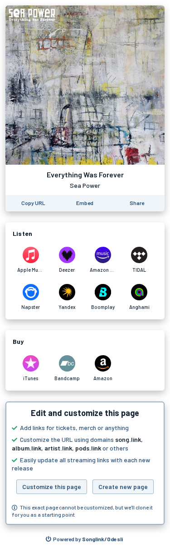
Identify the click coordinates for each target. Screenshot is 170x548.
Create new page (123, 486)
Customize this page (51, 486)
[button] (85, 463)
